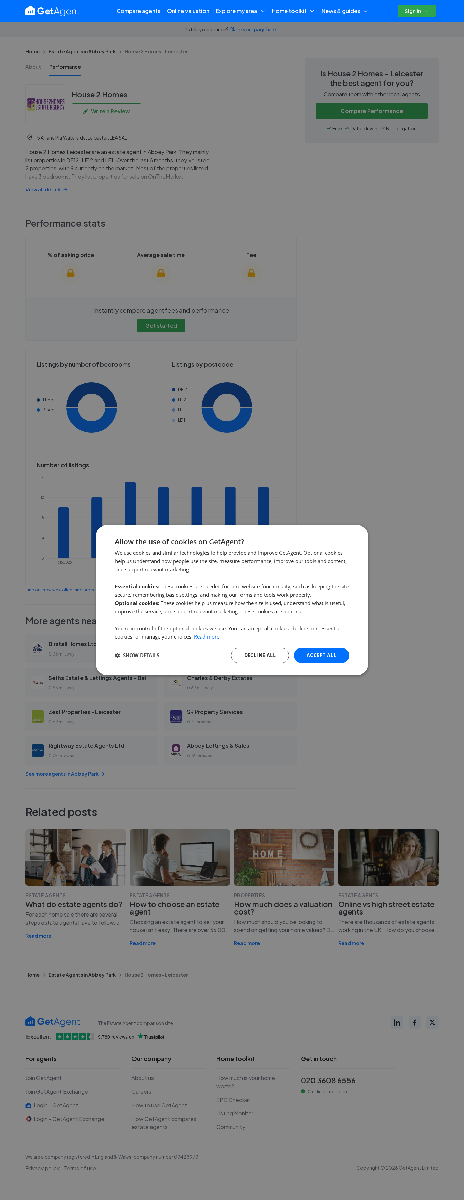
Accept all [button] (321, 655)
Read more (206, 636)
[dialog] (232, 600)
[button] (137, 655)
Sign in (413, 10)
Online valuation (188, 10)
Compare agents (138, 10)
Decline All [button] (260, 655)
